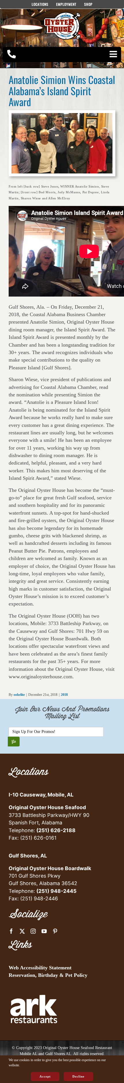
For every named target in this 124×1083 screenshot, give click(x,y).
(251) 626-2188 (56, 830)
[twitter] (22, 931)
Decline (78, 1076)
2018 (64, 695)
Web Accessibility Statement (40, 968)
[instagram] (33, 931)
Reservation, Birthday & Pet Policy (48, 975)
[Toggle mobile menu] (114, 54)
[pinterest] (55, 931)
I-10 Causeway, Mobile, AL (41, 795)
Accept (45, 1076)
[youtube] (44, 931)
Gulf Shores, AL (28, 856)
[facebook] (11, 931)
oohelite (19, 695)
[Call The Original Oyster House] (11, 54)
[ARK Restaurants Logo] (33, 986)
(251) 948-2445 (56, 891)
